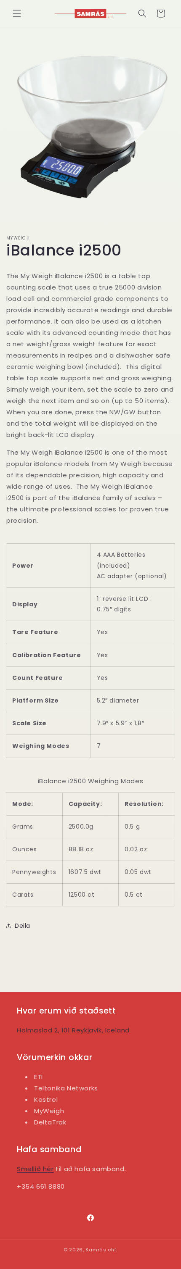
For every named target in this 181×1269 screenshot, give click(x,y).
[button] (17, 13)
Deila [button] (22, 925)
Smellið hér (35, 1168)
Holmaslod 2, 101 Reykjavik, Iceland (73, 1030)
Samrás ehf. (101, 1249)
